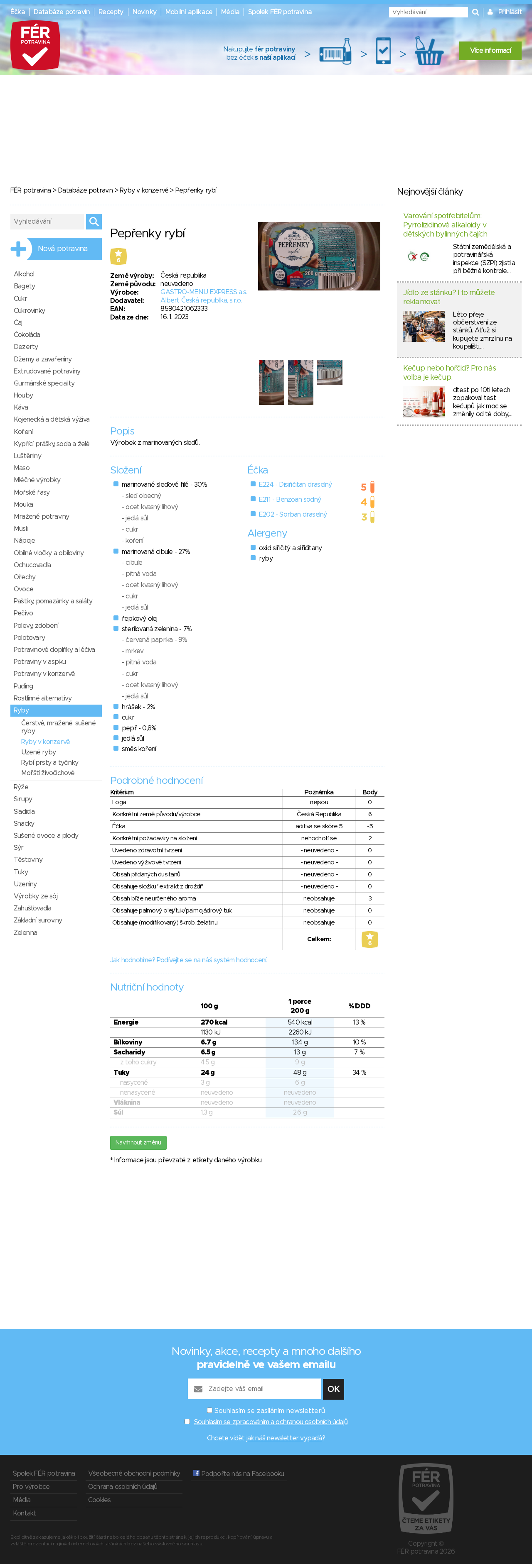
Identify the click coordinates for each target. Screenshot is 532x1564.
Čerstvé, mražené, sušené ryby (58, 727)
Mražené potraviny (41, 516)
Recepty (111, 12)
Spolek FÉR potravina (280, 12)
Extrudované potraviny (47, 371)
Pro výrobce (31, 1486)
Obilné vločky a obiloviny (49, 553)
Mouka (23, 504)
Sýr (19, 847)
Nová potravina (63, 249)
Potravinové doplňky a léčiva (54, 650)
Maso (22, 468)
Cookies (99, 1500)
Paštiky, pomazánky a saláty (53, 601)
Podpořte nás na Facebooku (242, 1474)
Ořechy (24, 577)
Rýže (21, 787)
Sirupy (23, 799)
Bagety (24, 286)
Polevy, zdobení (36, 625)
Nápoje (24, 540)
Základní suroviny (38, 920)
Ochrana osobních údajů (122, 1486)
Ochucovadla (32, 565)
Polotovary (29, 637)
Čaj (18, 323)
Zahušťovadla (32, 908)
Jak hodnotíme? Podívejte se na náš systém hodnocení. (188, 960)
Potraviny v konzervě (44, 674)
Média (230, 12)
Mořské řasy (31, 492)
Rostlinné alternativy (42, 698)
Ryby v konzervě (144, 190)
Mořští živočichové (48, 773)
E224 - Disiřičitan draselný (295, 484)
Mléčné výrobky (37, 480)
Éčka (17, 12)
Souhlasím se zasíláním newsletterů (269, 1411)
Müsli (20, 528)
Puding (23, 686)
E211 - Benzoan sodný (290, 499)
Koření (23, 432)
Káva (21, 407)
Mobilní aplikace (188, 12)
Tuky (21, 872)
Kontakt (24, 1513)
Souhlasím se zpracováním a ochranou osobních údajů (270, 1422)
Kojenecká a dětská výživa (51, 419)
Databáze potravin (62, 12)
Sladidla (24, 811)
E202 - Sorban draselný (293, 514)
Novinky (145, 12)
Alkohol (24, 274)
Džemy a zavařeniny (43, 359)
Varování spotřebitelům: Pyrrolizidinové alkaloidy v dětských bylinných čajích (445, 225)
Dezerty (26, 347)
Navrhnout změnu (138, 1143)
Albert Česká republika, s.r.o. (200, 300)
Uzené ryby (38, 752)
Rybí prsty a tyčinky (49, 762)
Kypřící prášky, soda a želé (51, 444)
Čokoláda (27, 335)
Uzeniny (25, 884)
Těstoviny (28, 859)
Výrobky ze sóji (36, 896)
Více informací (490, 50)
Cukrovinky (29, 310)
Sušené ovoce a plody (46, 835)
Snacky (24, 823)
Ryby (21, 710)
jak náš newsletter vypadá (284, 1438)
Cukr (20, 298)
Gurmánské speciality (44, 383)
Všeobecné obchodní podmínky (134, 1473)
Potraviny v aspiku (40, 662)
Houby (23, 395)
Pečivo (23, 613)
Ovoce (23, 589)
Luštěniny (27, 456)
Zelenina (25, 933)
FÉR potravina (30, 190)
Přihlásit (510, 12)
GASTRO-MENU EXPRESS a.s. (203, 292)
